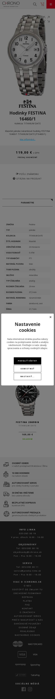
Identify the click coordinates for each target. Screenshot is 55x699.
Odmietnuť (27, 369)
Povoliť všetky (27, 361)
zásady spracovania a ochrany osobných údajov (27, 347)
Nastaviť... (27, 376)
